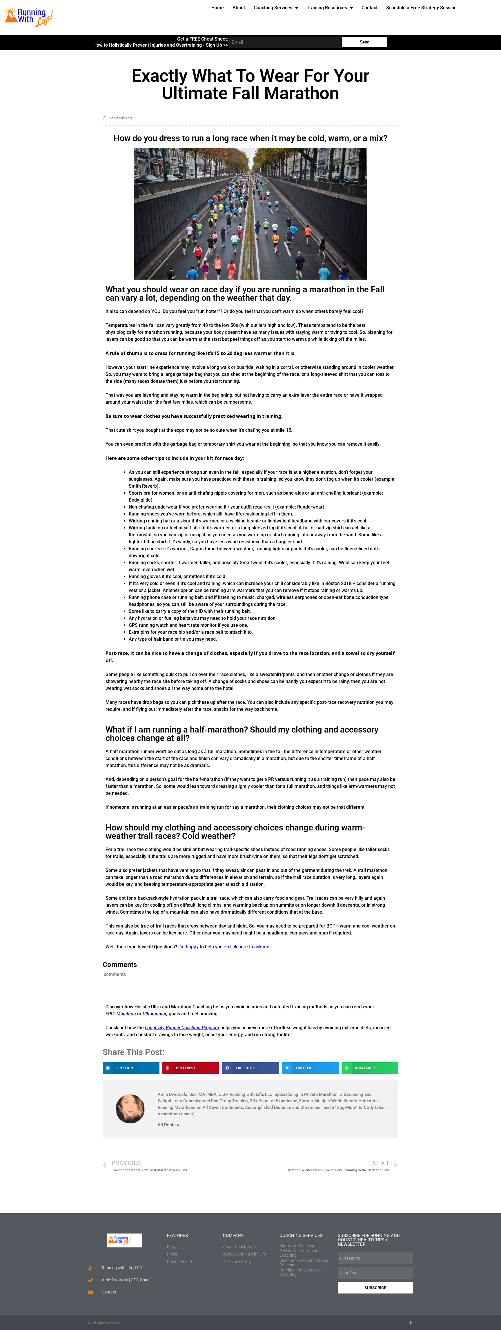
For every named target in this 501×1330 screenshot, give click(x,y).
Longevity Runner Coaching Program (182, 1027)
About (239, 7)
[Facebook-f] (411, 1323)
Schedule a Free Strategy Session (421, 7)
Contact (369, 7)
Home (217, 7)
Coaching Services (273, 7)
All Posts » (168, 1125)
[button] (131, 1068)
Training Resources (327, 7)
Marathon (126, 1013)
